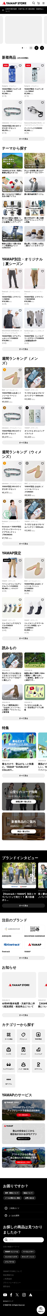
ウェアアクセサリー (8, 1069)
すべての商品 (8, 1039)
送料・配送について (12, 1193)
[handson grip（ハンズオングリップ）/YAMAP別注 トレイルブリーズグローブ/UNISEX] (34, 318)
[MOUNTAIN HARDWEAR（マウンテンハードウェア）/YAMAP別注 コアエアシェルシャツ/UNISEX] (12, 318)
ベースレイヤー (28, 1252)
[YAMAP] (34, 944)
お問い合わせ (29, 1198)
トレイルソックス (11, 1257)
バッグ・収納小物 (23, 1069)
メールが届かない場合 (12, 1198)
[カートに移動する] (38, 3)
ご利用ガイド (14, 1208)
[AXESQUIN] (12, 929)
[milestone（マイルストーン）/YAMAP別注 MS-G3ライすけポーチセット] (12, 110)
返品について (28, 1193)
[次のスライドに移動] (42, 48)
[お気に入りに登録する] (20, 65)
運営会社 (6, 1286)
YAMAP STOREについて (12, 1271)
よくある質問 (14, 1215)
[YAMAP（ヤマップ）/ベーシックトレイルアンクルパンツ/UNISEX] (12, 568)
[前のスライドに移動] (36, 48)
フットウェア (38, 1054)
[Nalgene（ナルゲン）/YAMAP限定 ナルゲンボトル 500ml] (34, 73)
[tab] (22, 47)
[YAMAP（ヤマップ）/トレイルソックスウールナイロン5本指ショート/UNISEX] (34, 607)
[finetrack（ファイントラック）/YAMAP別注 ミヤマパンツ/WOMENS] (34, 278)
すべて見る (23, 638)
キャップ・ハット (28, 1257)
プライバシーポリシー (12, 1282)
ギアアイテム (38, 1069)
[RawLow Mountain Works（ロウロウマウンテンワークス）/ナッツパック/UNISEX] (34, 110)
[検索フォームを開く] (32, 3)
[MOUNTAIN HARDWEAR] (34, 929)
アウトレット (23, 1039)
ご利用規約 (7, 1279)
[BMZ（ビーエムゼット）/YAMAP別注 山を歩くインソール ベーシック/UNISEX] (34, 568)
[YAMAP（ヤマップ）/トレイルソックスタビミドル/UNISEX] (12, 607)
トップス (8, 1054)
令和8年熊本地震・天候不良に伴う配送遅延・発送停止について (24, 10)
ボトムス (23, 1054)
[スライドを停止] (31, 48)
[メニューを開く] (43, 3)
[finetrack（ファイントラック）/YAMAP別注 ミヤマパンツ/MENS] (12, 278)
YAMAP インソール (11, 1252)
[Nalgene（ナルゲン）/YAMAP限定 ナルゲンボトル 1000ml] (12, 73)
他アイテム (9, 1084)
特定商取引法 (8, 1275)
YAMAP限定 (38, 1039)
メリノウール (9, 1262)
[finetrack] (12, 944)
